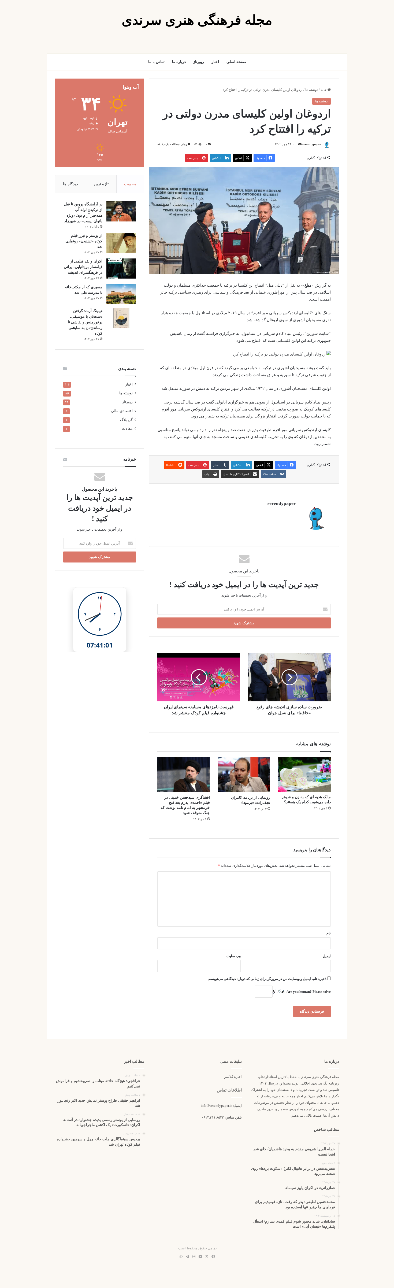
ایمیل (327, 956)
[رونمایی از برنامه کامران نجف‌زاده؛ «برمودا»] (244, 774)
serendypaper (311, 144)
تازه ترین (101, 184)
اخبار (215, 62)
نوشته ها (311, 90)
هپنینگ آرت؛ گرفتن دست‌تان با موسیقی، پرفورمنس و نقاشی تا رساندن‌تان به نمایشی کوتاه (85, 322)
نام (328, 933)
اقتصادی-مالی (122, 411)
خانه (324, 90)
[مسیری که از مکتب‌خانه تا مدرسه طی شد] (121, 294)
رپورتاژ (198, 62)
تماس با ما (156, 62)
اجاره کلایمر (233, 1077)
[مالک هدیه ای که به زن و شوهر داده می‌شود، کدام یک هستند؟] (304, 774)
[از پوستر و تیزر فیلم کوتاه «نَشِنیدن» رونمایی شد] (121, 243)
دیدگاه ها (70, 184)
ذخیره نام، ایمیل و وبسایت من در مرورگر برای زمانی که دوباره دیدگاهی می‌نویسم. (267, 979)
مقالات (127, 429)
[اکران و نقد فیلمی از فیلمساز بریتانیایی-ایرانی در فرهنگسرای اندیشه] (121, 268)
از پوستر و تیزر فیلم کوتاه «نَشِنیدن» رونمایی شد (83, 241)
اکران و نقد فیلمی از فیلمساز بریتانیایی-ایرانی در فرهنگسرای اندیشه (83, 267)
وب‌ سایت (233, 956)
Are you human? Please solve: (308, 992)
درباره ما (179, 62)
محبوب (130, 184)
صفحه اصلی (236, 62)
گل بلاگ (126, 420)
